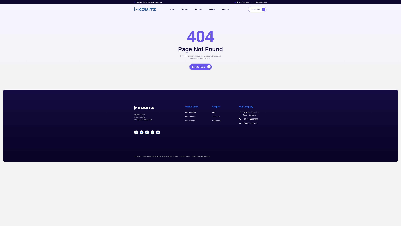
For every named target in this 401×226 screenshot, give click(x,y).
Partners (212, 9)
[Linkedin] (158, 132)
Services (184, 9)
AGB (176, 156)
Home (172, 9)
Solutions (198, 9)
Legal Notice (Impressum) (201, 156)
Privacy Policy (185, 156)
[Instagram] (147, 132)
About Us (225, 9)
